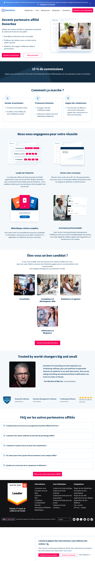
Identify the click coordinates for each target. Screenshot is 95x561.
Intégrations (79, 484)
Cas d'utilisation (59, 484)
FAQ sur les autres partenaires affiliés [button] (47, 474)
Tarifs (37, 10)
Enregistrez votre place (47, 4)
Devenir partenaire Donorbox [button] (47, 343)
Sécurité (37, 505)
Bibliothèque (39, 510)
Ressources (45, 10)
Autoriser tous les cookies (48, 555)
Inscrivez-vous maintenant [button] (82, 10)
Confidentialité (40, 503)
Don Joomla (78, 505)
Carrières (38, 495)
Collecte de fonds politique (62, 488)
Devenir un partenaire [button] (11, 55)
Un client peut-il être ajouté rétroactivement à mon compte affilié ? (31, 455)
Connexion (66, 10)
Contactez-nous (40, 488)
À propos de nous (41, 491)
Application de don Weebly (83, 498)
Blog (36, 493)
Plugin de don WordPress (83, 488)
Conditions (38, 500)
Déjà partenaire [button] (32, 55)
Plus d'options (84, 555)
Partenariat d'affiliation (43, 507)
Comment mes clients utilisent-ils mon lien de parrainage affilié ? (30, 436)
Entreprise (55, 10)
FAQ (36, 498)
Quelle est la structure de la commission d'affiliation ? (26, 465)
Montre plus (67, 551)
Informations (40, 484)
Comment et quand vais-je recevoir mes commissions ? (26, 445)
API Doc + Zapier (80, 507)
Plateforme (28, 10)
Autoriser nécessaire (68, 555)
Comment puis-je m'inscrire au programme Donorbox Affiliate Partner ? (32, 426)
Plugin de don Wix (80, 495)
